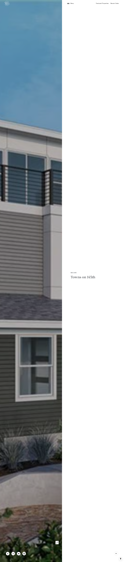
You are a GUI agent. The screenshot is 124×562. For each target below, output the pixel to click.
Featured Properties (102, 3)
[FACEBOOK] (7, 553)
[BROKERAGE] (24, 553)
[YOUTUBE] (18, 553)
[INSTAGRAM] (13, 553)
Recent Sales (115, 3)
